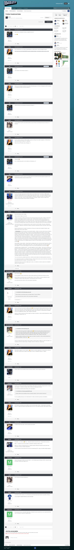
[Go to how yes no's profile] (9, 388)
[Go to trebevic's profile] (9, 497)
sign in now (27, 532)
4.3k (10, 184)
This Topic (65, 8)
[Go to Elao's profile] (9, 179)
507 (10, 502)
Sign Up (66, 3)
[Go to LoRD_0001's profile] (9, 293)
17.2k (10, 57)
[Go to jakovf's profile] (9, 125)
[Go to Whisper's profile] (9, 216)
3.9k (10, 393)
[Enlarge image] (17, 34)
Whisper (9, 211)
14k (10, 222)
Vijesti (14, 8)
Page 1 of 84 (21, 26)
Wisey (10, 83)
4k (9, 281)
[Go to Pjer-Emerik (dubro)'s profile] (9, 276)
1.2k (10, 468)
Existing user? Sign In (59, 3)
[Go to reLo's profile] (9, 196)
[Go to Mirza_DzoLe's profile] (9, 462)
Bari (9, 29)
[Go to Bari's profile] (7, 17)
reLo (9, 191)
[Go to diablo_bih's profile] (63, 23)
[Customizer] (69, 3)
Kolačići (8, 548)
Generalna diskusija (19, 18)
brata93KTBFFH (9, 367)
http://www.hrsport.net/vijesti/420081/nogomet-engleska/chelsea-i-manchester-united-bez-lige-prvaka (32, 51)
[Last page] (17, 26)
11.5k (10, 40)
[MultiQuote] (15, 44)
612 (10, 130)
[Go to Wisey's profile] (9, 51)
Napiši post (49, 21)
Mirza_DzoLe (9, 457)
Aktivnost (19, 8)
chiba (58, 23)
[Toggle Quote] (16, 292)
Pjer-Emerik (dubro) (9, 271)
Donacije (26, 8)
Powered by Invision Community (64, 548)
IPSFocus (9, 547)
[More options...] (51, 29)
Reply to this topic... (14, 537)
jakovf (10, 120)
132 (10, 377)
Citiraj (18, 43)
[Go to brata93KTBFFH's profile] (9, 372)
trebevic (9, 492)
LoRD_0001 (10, 288)
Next (15, 26)
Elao (9, 174)
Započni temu (41, 21)
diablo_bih (66, 23)
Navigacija (8, 8)
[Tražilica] (68, 8)
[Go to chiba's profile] (55, 23)
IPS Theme (5, 547)
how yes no (10, 383)
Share (42, 17)
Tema (5, 548)
